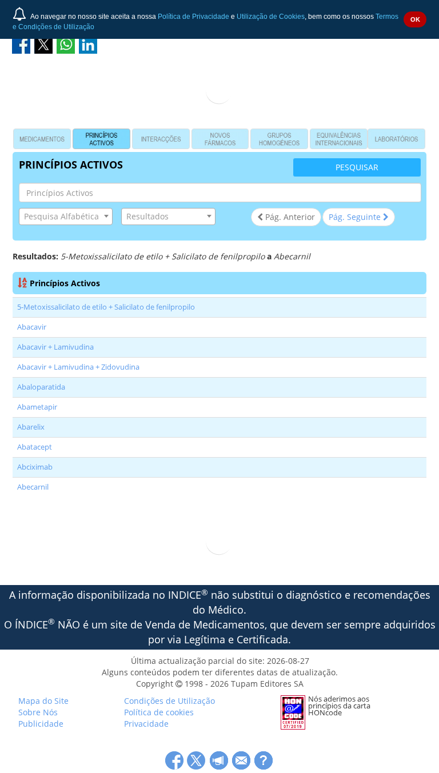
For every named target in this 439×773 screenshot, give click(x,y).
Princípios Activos (65, 283)
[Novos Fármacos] (220, 139)
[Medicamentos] (42, 139)
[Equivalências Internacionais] (339, 139)
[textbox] (66, 217)
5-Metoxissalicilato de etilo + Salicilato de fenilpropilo (106, 307)
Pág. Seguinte (356, 216)
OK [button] (415, 19)
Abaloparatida (41, 387)
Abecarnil (33, 487)
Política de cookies (159, 712)
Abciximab (35, 467)
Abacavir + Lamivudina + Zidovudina (78, 367)
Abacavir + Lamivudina (55, 347)
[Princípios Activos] (101, 139)
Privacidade (146, 723)
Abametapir (37, 407)
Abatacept (34, 447)
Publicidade (40, 723)
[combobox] (66, 216)
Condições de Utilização (169, 700)
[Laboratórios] (396, 139)
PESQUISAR (357, 167)
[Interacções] (161, 139)
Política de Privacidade (193, 17)
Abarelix (31, 427)
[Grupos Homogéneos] (279, 139)
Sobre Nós (38, 712)
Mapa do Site (43, 700)
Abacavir (31, 327)
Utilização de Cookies (271, 17)
